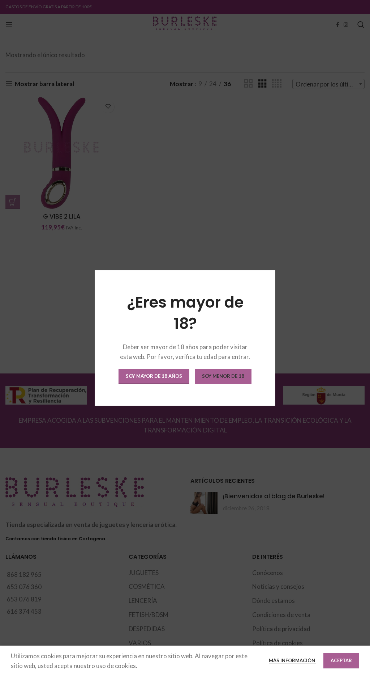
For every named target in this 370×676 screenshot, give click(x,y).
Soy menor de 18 (223, 376)
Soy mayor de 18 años (154, 376)
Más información (292, 660)
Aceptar (341, 660)
